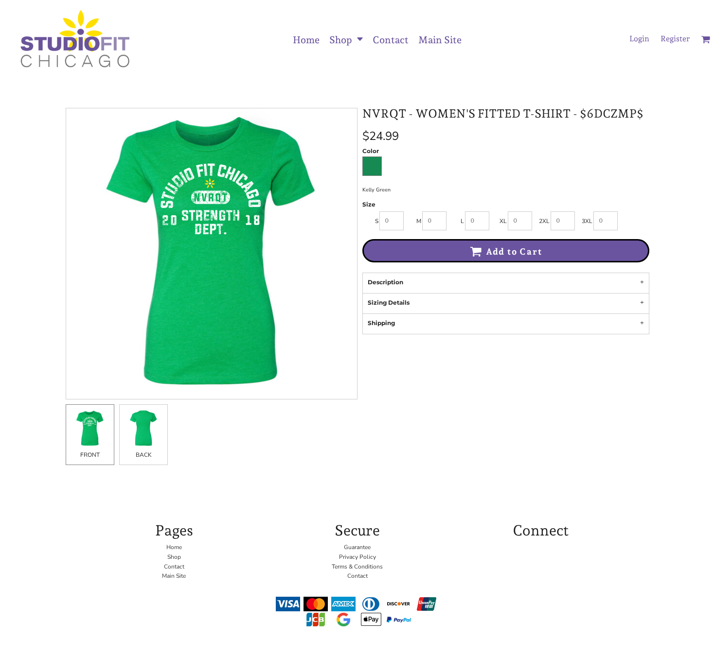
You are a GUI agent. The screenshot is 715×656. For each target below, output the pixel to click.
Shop (174, 557)
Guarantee (357, 547)
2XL (544, 221)
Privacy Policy (357, 557)
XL (503, 221)
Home (174, 547)
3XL (587, 221)
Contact (174, 566)
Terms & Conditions (357, 566)
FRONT (90, 455)
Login (639, 38)
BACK (144, 455)
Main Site (174, 576)
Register (675, 38)
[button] (346, 39)
